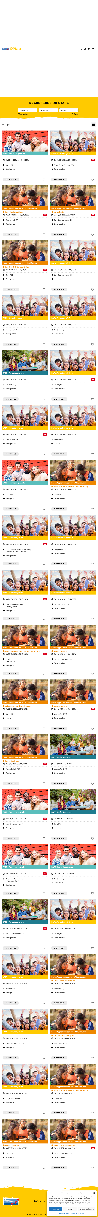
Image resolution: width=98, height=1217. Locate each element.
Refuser (70, 1209)
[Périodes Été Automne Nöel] (68, 110)
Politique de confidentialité (77, 1213)
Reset (76, 114)
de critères (24, 114)
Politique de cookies (64, 1213)
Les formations (39, 1201)
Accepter (55, 1209)
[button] (94, 1193)
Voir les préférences (86, 1209)
